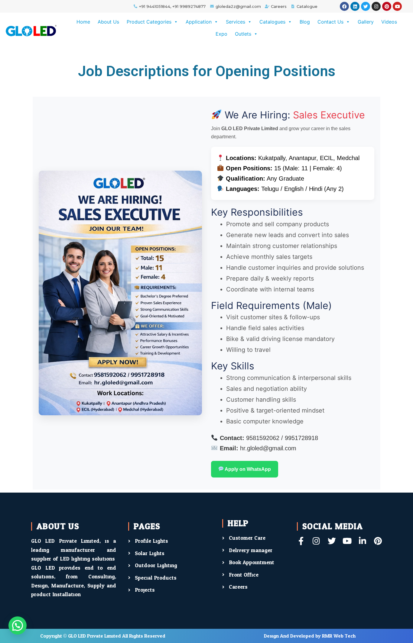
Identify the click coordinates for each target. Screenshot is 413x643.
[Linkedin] (354, 6)
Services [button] (235, 22)
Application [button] (199, 22)
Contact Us (330, 22)
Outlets (243, 34)
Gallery (366, 22)
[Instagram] (376, 6)
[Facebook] (344, 6)
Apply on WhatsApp (247, 469)
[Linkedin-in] (363, 541)
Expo (221, 34)
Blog (305, 22)
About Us (108, 22)
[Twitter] (365, 6)
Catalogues (272, 22)
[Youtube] (397, 6)
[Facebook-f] (301, 541)
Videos (389, 22)
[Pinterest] (386, 6)
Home (83, 22)
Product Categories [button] (149, 22)
